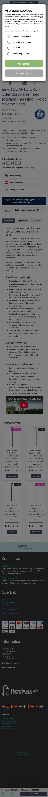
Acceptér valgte (24, 73)
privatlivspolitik (33, 31)
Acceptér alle (24, 63)
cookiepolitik (21, 31)
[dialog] (24, 398)
